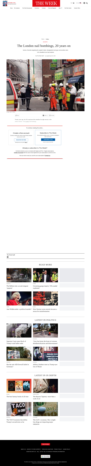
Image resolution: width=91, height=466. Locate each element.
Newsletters (37, 8)
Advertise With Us (31, 451)
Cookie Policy (66, 449)
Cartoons (44, 8)
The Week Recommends (27, 8)
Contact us (47, 155)
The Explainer (17, 8)
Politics (47, 39)
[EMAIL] (8, 257)
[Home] (11, 8)
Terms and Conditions (47, 449)
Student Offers (77, 8)
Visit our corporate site (62, 461)
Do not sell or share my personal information (52, 451)
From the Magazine (52, 8)
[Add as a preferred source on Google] (45, 456)
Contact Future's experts (34, 449)
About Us (23, 449)
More (60, 8)
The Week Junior (67, 8)
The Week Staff (40, 55)
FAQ (38, 451)
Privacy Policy (58, 449)
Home (43, 39)
